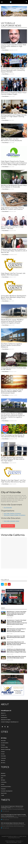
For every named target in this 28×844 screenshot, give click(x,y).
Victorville (3, 756)
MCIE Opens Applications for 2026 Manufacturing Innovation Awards (16, 636)
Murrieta (3, 760)
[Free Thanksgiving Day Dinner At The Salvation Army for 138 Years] (14, 429)
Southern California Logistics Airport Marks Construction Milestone (11, 345)
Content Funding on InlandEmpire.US (9, 722)
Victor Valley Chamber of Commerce (12, 513)
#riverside (15, 817)
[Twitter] (2, 584)
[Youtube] (9, 584)
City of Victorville (8, 507)
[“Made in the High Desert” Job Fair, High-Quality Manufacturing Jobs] (14, 472)
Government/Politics (6, 786)
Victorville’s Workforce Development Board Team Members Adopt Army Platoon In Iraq (13, 297)
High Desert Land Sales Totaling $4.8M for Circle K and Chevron (12, 208)
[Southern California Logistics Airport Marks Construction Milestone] (14, 335)
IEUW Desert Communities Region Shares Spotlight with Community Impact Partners (13, 70)
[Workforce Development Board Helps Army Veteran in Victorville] (14, 177)
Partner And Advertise (10, 841)
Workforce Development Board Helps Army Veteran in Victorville (14, 186)
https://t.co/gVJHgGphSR (7, 824)
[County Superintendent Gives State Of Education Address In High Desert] (14, 36)
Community (3, 782)
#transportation (20, 826)
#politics (10, 809)
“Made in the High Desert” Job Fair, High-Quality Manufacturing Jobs (13, 481)
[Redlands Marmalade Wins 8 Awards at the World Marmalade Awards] (3, 657)
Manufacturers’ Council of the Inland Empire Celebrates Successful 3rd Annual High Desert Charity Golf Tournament (16, 613)
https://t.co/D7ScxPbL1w (20, 816)
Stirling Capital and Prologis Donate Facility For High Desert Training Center (14, 116)
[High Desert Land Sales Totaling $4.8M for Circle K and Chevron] (14, 199)
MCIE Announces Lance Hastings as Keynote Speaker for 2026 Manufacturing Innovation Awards (16, 630)
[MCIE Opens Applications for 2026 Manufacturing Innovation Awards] (3, 637)
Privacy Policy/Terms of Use (14, 837)
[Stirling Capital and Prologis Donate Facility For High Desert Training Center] (14, 107)
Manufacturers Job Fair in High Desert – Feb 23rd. (12, 227)
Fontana (3, 745)
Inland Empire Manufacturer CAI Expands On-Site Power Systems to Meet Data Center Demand (16, 643)
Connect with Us (19, 841)
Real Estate (4, 793)
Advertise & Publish (5, 719)
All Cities (3, 738)
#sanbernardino (9, 826)
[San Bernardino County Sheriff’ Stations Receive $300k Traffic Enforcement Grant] (14, 382)
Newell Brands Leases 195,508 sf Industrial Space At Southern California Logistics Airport (12, 321)
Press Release (5, 50)
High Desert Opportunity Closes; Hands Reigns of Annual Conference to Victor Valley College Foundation (14, 163)
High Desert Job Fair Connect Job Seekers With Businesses (13, 274)
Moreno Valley (4, 747)
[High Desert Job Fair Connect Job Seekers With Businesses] (14, 265)
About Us (3, 713)
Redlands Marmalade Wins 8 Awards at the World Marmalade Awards (16, 657)
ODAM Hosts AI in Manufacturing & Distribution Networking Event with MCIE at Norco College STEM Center (16, 651)
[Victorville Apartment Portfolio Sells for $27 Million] (14, 359)
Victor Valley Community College (11, 521)
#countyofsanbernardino (18, 809)
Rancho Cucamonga (5, 749)
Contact (19, 842)
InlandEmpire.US (6, 710)
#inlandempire (4, 809)
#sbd (15, 826)
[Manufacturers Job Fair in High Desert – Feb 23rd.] (14, 220)
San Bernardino (4, 742)
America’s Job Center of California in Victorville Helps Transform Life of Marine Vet (14, 251)
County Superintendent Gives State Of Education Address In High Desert (13, 46)
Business (3, 773)
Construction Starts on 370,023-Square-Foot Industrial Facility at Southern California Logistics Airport (13, 416)
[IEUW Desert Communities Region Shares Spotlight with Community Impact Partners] (14, 60)
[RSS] (5, 584)
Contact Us (3, 715)
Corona (2, 753)
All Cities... (3, 762)
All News (3, 780)
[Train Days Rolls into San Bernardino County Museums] (14, 131)
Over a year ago (5, 811)
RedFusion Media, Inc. (13, 836)
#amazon (3, 826)
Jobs (2, 777)
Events (2, 784)
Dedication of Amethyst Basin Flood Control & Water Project (13, 93)
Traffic (2, 795)
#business (10, 817)
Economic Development (6, 791)
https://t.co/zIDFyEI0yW (17, 807)
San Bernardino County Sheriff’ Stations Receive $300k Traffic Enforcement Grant (12, 391)
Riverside (3, 740)
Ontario (3, 751)
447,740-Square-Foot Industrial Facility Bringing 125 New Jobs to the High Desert (12, 459)
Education (3, 775)
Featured (3, 788)
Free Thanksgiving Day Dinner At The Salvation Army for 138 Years (12, 435)
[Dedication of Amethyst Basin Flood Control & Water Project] (14, 84)
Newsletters (4, 717)
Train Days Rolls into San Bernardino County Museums (11, 139)
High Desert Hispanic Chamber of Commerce (14, 515)
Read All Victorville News (8, 525)
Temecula (3, 758)
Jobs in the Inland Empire (12, 842)
